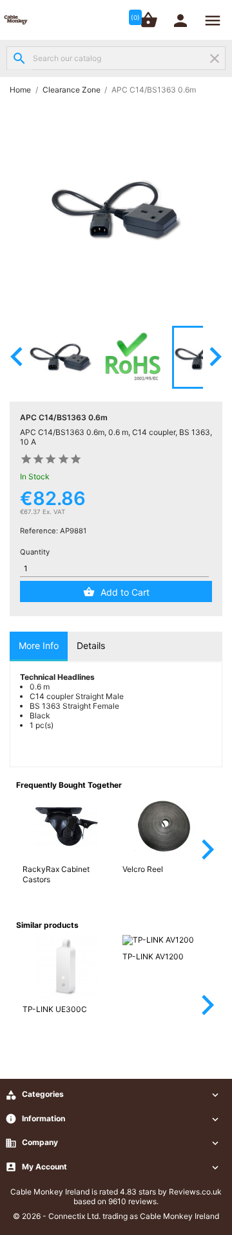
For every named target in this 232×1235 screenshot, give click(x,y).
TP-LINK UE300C (55, 1009)
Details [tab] (91, 645)
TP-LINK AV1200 (153, 956)
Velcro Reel (142, 869)
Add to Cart (125, 592)
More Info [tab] (39, 645)
